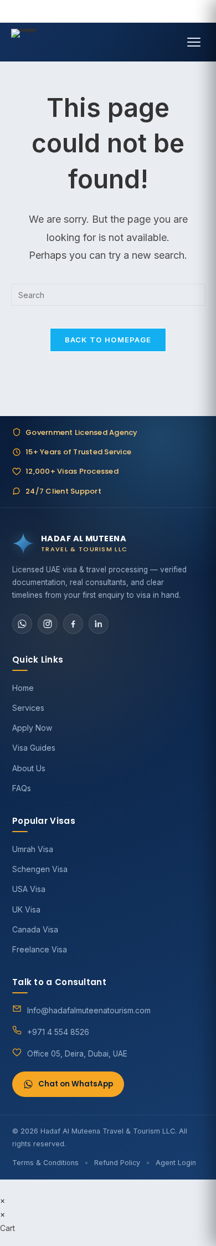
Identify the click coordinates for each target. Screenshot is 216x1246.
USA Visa (28, 889)
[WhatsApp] (22, 624)
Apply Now (32, 727)
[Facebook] (73, 624)
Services (28, 707)
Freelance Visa (39, 949)
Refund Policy (117, 1162)
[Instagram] (48, 624)
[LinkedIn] (99, 624)
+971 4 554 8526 (58, 1032)
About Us (28, 768)
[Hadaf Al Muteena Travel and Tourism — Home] (24, 42)
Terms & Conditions (45, 1162)
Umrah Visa (32, 849)
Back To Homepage (108, 339)
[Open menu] (194, 42)
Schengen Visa (40, 869)
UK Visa (26, 909)
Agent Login (176, 1162)
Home (23, 688)
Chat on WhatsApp (75, 1084)
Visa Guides (33, 747)
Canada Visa (35, 929)
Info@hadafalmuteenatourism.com (89, 1010)
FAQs (21, 788)
